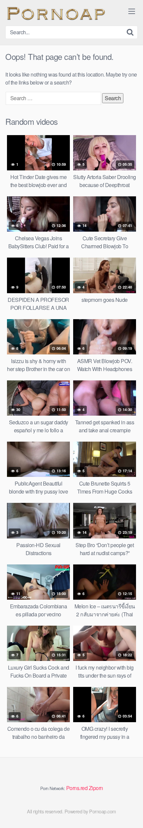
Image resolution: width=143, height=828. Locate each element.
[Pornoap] (55, 12)
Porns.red (77, 788)
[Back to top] (131, 813)
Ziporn (96, 788)
